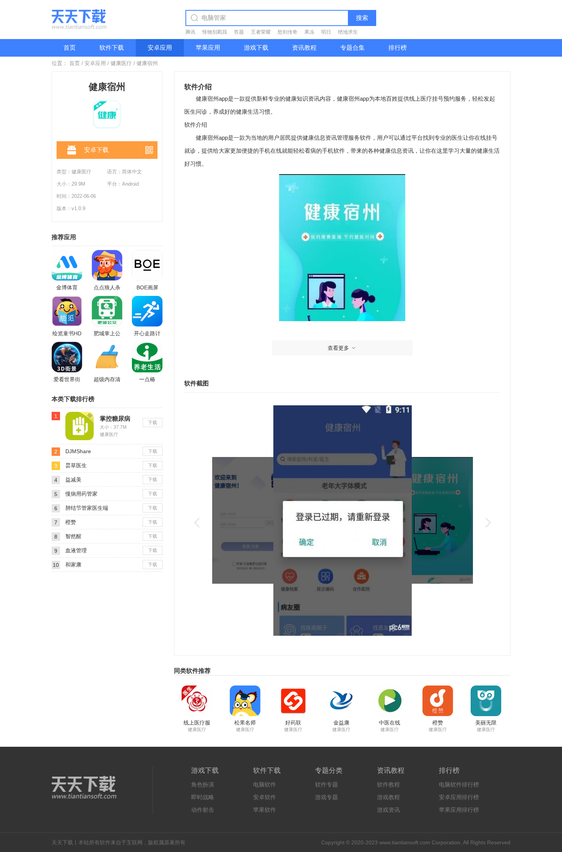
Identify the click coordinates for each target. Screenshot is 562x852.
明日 (326, 32)
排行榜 (397, 47)
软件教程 (388, 784)
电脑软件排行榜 (459, 784)
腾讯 (190, 32)
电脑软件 (264, 784)
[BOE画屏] (147, 265)
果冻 (309, 32)
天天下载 (62, 842)
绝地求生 (348, 32)
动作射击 (202, 809)
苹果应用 (208, 47)
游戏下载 (256, 47)
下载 (152, 422)
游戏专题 (326, 797)
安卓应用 (160, 47)
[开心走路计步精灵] (147, 311)
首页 (69, 47)
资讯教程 (304, 47)
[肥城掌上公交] (107, 311)
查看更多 (338, 348)
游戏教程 (388, 797)
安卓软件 (264, 797)
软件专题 (326, 784)
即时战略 (202, 797)
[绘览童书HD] (67, 311)
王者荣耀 (261, 32)
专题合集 (352, 47)
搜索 (362, 18)
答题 (239, 32)
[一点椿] (147, 357)
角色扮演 (202, 784)
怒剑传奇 (287, 32)
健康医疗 (121, 63)
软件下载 (111, 47)
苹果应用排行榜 (459, 809)
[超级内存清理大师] (107, 357)
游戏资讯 (388, 809)
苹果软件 (264, 809)
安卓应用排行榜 (459, 797)
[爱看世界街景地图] (67, 357)
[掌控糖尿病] (79, 415)
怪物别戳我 (214, 32)
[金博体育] (67, 265)
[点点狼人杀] (107, 265)
